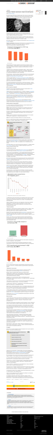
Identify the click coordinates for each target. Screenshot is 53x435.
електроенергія (17, 379)
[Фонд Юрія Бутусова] (20, 386)
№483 (21, 270)
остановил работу (17, 93)
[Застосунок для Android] (10, 3)
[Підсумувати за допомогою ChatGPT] (30, 382)
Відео (21, 419)
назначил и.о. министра (13, 84)
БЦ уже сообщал (9, 215)
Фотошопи (21, 420)
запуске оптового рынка (24, 149)
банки (34, 415)
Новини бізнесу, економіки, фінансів (11, 423)
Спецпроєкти (21, 425)
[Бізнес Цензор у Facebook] (6, 3)
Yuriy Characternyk (11, 394)
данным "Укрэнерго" (15, 140)
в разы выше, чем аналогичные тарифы (22, 77)
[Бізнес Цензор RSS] (12, 3)
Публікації (8, 10)
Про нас (8, 415)
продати (37, 11)
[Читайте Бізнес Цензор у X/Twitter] (41, 433)
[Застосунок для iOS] (11, 3)
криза (13, 379)
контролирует (19, 99)
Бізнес (21, 423)
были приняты (24, 212)
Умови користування (9, 419)
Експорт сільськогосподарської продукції (38, 416)
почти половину (15, 293)
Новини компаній (36, 426)
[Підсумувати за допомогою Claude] (31, 382)
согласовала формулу (22, 352)
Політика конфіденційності (10, 420)
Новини (21, 416)
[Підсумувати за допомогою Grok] (34, 382)
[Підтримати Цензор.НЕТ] (20, 389)
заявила (12, 291)
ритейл (35, 423)
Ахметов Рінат (9, 379)
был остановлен (9, 145)
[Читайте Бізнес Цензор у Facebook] (40, 433)
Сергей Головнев (11, 13)
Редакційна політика (9, 421)
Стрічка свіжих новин (9, 422)
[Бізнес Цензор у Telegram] (9, 3)
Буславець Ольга (26, 379)
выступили (8, 166)
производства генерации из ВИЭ (29, 100)
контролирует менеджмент (21, 310)
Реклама (8, 418)
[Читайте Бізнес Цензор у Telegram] (42, 433)
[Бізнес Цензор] (26, 3)
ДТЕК (21, 379)
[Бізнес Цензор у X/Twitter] (8, 3)
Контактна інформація (9, 416)
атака (34, 425)
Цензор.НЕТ (21, 415)
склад (34, 422)
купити (39, 11)
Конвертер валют (38, 10)
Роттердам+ (25, 154)
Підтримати (8, 417)
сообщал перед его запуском (21, 150)
